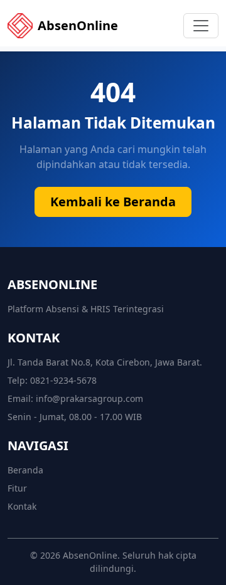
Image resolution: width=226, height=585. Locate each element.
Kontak (22, 506)
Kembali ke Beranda (113, 201)
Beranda (25, 470)
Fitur (17, 488)
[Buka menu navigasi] (200, 25)
